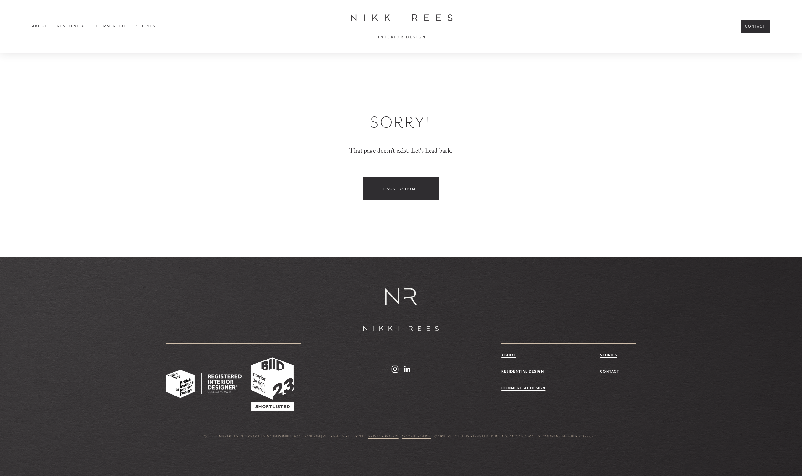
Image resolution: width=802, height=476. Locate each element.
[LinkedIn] (407, 369)
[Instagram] (395, 369)
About (40, 26)
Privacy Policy (383, 436)
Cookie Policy (416, 436)
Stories (146, 26)
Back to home (401, 189)
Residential (72, 26)
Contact (755, 26)
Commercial (111, 26)
